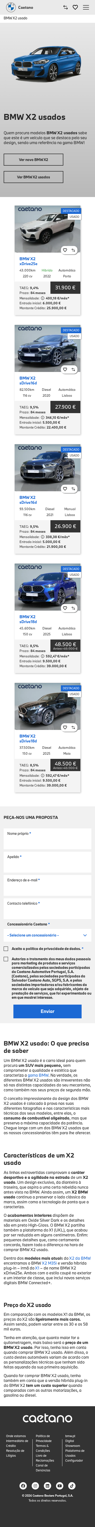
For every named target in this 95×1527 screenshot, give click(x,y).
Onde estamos (16, 1436)
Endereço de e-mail (23, 880)
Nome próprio (19, 833)
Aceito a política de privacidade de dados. (48, 949)
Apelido (14, 856)
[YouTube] (59, 1486)
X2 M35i (49, 1263)
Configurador (74, 1460)
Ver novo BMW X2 (33, 159)
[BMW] (11, 7)
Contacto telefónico (23, 903)
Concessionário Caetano (28, 924)
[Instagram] (35, 1486)
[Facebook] (23, 1486)
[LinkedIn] (47, 1486)
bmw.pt (70, 1436)
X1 (37, 1267)
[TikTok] (72, 1486)
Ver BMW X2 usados (33, 177)
